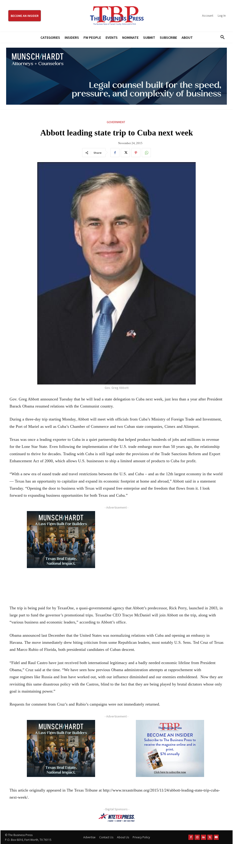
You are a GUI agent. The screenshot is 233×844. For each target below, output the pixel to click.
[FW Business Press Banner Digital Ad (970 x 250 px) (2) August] (116, 76)
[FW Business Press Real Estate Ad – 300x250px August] (61, 539)
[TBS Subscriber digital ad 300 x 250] (170, 748)
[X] (125, 152)
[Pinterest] (135, 152)
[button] (221, 37)
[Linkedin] (203, 837)
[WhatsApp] (146, 152)
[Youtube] (216, 837)
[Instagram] (197, 837)
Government (116, 122)
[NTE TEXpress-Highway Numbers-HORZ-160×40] (116, 817)
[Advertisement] (170, 553)
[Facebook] (114, 152)
